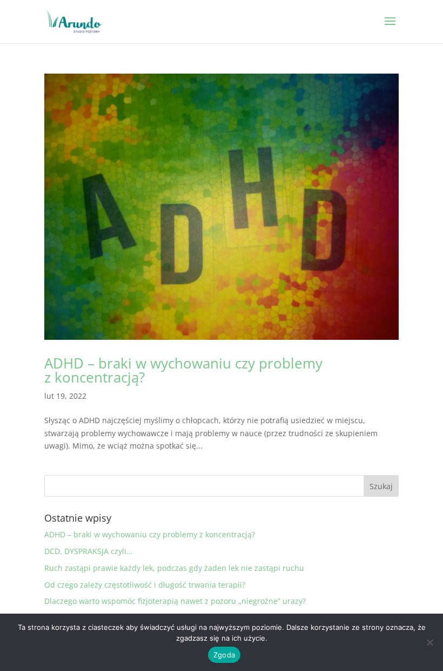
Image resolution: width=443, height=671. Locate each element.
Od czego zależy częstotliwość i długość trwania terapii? (144, 585)
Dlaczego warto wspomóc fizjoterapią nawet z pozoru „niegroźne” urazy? (175, 601)
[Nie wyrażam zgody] (429, 642)
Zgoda (224, 654)
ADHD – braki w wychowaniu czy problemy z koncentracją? (183, 370)
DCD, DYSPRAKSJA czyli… (88, 551)
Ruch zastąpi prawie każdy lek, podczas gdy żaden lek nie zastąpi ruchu (174, 568)
